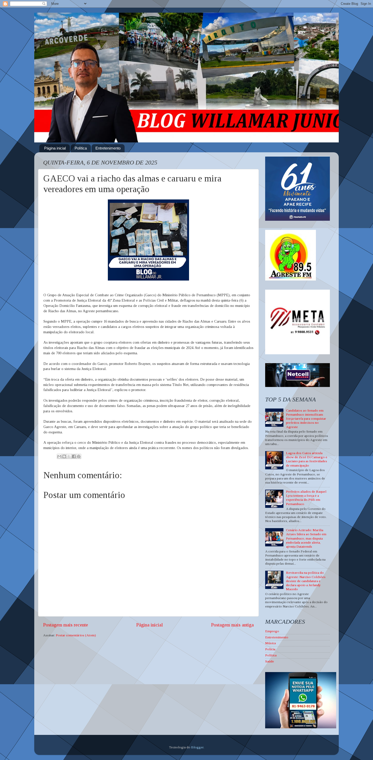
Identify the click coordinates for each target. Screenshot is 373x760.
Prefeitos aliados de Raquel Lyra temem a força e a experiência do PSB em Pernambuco (306, 498)
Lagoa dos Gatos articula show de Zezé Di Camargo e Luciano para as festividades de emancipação (306, 459)
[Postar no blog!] (64, 456)
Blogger (197, 747)
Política (81, 148)
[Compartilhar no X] (69, 456)
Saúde (269, 661)
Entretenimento (108, 148)
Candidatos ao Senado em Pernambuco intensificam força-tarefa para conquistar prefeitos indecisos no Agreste (306, 419)
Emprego (272, 631)
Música (270, 643)
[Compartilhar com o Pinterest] (78, 456)
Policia (270, 649)
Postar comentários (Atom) (76, 635)
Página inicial (55, 148)
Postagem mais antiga (232, 624)
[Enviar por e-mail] (59, 456)
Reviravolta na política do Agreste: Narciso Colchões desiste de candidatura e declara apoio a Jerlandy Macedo (306, 581)
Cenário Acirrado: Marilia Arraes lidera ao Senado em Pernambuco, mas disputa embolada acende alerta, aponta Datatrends (306, 538)
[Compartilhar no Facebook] (73, 456)
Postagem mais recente (65, 624)
